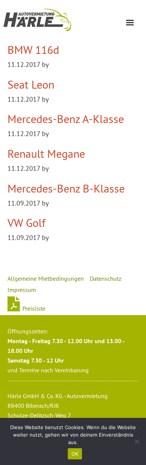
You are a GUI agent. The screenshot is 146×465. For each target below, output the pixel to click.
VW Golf (26, 222)
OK (75, 454)
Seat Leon (30, 84)
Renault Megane (46, 153)
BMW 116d (33, 49)
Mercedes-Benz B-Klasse (66, 188)
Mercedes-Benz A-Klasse (65, 118)
